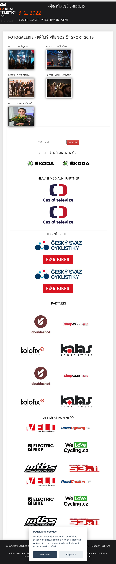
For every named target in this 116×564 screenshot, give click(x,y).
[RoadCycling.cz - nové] (76, 428)
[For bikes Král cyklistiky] (58, 259)
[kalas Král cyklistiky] (76, 349)
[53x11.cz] (84, 467)
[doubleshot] (41, 324)
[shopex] (76, 324)
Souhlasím (45, 554)
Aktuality (35, 19)
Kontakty (95, 545)
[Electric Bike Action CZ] (41, 447)
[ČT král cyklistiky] (58, 192)
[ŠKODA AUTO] (41, 163)
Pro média (54, 19)
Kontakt (64, 19)
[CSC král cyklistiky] (58, 244)
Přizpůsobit (71, 554)
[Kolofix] (32, 349)
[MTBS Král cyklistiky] (41, 467)
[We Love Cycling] (76, 447)
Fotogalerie (23, 19)
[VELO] (41, 428)
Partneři (44, 19)
